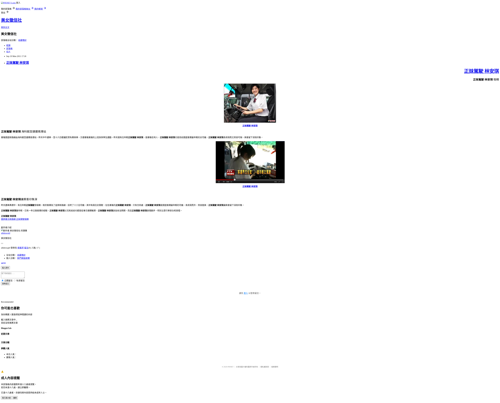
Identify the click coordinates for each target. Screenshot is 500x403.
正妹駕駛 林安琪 (17, 62)
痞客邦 (20, 248)
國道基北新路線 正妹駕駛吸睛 (15, 219)
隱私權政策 (264, 367)
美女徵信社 (11, 20)
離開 (15, 398)
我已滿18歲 (6, 398)
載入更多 (5, 268)
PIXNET (230, 367)
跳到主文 (5, 27)
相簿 (8, 45)
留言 (26, 248)
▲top (3, 263)
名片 (8, 52)
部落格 (9, 48)
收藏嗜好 (22, 40)
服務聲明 (274, 367)
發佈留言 (5, 284)
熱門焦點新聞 (23, 258)
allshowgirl (5, 233)
